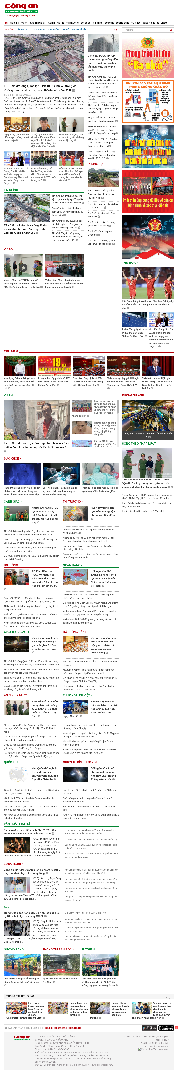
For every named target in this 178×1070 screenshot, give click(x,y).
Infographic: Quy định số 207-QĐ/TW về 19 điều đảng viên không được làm (54, 381)
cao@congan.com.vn (159, 1046)
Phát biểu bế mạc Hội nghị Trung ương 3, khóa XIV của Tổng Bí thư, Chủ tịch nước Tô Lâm (157, 383)
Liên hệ (37, 1028)
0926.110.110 (60, 1028)
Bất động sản (74, 631)
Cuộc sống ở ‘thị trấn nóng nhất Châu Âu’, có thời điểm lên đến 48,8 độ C (102, 155)
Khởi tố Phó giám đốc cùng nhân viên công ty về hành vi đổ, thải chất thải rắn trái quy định (45, 709)
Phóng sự (95, 164)
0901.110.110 (74, 1028)
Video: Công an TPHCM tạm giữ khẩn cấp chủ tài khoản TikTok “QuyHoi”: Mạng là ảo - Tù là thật (22, 283)
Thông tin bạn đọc (57, 949)
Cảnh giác (12, 501)
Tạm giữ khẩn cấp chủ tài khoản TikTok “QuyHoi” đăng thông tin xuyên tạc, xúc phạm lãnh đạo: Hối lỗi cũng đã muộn (146, 483)
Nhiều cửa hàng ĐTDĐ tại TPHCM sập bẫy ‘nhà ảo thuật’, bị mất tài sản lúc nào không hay (45, 515)
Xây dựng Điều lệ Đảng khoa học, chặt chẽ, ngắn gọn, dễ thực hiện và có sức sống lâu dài (19, 383)
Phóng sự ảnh (133, 395)
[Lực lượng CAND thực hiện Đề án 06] (148, 191)
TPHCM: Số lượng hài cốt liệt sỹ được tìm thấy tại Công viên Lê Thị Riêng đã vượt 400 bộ (67, 199)
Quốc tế (109, 23)
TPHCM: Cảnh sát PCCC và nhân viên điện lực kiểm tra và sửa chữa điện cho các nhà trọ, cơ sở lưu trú (45, 578)
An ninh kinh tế (56, 23)
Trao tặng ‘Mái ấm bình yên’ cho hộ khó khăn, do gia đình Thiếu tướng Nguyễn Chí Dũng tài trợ (99, 982)
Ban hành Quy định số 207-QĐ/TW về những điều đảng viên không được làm (88, 381)
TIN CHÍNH (9, 95)
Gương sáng (122, 23)
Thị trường (72, 23)
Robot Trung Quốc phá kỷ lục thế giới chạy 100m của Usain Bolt (73, 29)
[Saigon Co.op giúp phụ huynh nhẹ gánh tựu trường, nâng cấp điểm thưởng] (100, 1008)
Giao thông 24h (37, 23)
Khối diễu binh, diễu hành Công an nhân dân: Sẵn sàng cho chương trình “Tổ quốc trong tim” (43, 174)
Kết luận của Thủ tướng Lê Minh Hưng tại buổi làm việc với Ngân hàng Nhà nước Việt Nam (103, 578)
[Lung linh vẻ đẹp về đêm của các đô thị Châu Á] (148, 415)
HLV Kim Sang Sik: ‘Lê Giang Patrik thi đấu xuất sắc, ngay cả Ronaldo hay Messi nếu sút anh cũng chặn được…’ (16, 176)
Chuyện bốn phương (79, 762)
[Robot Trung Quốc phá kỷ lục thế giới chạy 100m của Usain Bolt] (134, 320)
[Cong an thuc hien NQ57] (148, 146)
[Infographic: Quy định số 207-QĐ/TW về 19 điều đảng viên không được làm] (54, 366)
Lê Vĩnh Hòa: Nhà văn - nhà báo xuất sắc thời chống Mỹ (91, 839)
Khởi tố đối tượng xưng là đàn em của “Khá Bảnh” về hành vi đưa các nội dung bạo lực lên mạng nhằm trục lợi (94, 408)
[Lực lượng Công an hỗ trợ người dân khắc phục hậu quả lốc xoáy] (22, 965)
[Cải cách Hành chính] (148, 236)
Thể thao (98, 23)
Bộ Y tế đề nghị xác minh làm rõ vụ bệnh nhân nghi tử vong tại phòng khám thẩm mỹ (60, 491)
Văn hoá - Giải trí (17, 823)
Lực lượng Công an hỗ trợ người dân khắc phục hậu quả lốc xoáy (22, 980)
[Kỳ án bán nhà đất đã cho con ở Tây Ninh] (61, 965)
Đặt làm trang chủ (18, 1028)
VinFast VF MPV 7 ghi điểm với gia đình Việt (85, 913)
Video (164, 23)
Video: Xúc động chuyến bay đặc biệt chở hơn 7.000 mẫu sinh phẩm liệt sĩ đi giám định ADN (64, 283)
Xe (158, 23)
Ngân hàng (72, 565)
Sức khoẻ (12, 458)
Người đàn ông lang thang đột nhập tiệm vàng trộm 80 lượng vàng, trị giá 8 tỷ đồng (105, 428)
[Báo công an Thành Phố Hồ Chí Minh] (21, 7)
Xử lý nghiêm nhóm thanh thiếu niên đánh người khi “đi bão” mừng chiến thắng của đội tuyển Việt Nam (43, 140)
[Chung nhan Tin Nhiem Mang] (153, 1049)
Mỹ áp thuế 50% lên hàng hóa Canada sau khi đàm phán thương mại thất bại (103, 142)
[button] (114, 29)
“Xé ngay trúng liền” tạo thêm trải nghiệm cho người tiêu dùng (103, 511)
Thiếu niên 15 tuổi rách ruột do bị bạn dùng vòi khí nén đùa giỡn (100, 490)
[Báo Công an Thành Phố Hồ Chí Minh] (6, 22)
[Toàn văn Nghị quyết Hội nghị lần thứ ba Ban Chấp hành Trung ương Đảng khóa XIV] (123, 366)
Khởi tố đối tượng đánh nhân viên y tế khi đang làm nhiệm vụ (71, 137)
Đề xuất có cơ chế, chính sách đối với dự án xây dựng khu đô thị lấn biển (67, 212)
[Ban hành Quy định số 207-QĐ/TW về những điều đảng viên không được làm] (89, 366)
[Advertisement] (111, 10)
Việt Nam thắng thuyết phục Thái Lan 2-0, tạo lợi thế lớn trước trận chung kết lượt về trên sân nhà (71, 174)
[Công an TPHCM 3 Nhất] (148, 55)
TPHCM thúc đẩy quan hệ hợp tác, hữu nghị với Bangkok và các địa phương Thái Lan (67, 224)
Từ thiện (135, 23)
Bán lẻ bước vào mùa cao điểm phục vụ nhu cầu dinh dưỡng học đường (79, 1009)
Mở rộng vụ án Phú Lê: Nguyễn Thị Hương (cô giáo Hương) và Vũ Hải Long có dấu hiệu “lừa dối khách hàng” (30, 728)
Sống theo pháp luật (139, 443)
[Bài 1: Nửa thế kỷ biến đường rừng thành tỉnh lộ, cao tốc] (103, 177)
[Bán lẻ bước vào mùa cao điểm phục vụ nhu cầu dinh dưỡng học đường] (58, 1008)
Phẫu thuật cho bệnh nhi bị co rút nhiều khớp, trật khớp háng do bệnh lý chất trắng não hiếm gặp (22, 491)
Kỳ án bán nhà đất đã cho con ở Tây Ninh (60, 980)
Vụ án (24, 23)
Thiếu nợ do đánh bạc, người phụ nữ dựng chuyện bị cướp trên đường (103, 108)
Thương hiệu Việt (77, 695)
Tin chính (14, 23)
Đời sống (86, 23)
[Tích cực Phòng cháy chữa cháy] (148, 101)
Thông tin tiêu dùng (20, 996)
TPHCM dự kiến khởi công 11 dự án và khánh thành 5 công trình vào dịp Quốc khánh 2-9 (25, 229)
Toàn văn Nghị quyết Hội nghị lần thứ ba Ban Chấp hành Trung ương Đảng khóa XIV (123, 381)
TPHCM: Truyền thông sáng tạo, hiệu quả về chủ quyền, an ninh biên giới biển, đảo (67, 236)
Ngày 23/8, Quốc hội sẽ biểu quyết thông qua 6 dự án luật (16, 137)
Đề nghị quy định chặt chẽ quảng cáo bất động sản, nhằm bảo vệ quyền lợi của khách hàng (104, 645)
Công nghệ (149, 23)
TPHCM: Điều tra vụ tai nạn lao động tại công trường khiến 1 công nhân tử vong (102, 130)
